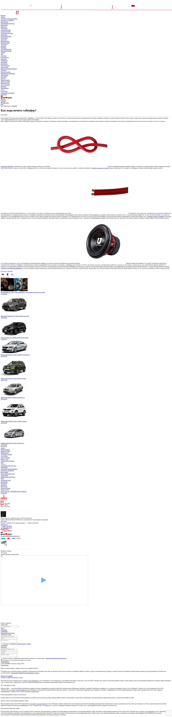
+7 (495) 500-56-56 (6, 528)
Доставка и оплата (6, 454)
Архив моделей (5, 31)
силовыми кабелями (7, 166)
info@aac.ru (4, 524)
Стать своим (4, 665)
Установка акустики (7, 33)
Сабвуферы (4, 60)
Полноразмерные (6, 36)
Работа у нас (4, 459)
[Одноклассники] (7, 274)
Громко (3, 52)
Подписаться (5, 662)
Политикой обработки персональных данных (25, 673)
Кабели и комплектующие (9, 68)
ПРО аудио (4, 28)
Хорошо (3, 676)
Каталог (3, 15)
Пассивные (4, 64)
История (3, 86)
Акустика (4, 39)
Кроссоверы (4, 22)
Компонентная (5, 43)
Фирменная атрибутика (8, 73)
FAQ (2, 462)
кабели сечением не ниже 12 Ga (102, 168)
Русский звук (5, 57)
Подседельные (5, 65)
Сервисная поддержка (7, 93)
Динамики (4, 630)
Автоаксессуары (6, 30)
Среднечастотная (6, 49)
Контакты (4, 94)
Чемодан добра (5, 81)
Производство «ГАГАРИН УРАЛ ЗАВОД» (14, 491)
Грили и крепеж (5, 72)
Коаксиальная (5, 41)
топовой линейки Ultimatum (155, 216)
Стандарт (3, 56)
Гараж (5, 553)
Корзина (3, 99)
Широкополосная (6, 51)
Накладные (4, 38)
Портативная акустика (8, 23)
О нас (2, 89)
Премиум (3, 59)
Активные (4, 62)
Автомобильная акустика (8, 465)
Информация (5, 88)
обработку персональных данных (21, 644)
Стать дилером (5, 85)
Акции (3, 17)
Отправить (4, 645)
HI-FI (2, 478)
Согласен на (17, 644)
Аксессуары (4, 67)
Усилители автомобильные (9, 18)
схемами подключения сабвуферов (11, 268)
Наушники (4, 35)
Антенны (3, 70)
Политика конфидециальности (10, 536)
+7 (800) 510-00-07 (6, 526)
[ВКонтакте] (3, 274)
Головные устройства (7, 20)
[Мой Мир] (12, 274)
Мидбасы (3, 48)
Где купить (4, 91)
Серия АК (4, 493)
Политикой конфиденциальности (56, 658)
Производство (5, 83)
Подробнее (9, 676)
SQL (2, 54)
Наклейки (4, 77)
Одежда (3, 78)
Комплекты (4, 25)
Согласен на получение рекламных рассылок (16, 660)
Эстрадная (4, 44)
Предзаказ (4, 27)
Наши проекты (5, 80)
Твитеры (3, 46)
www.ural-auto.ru (33, 680)
